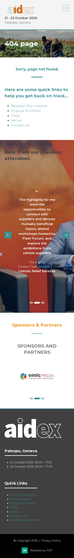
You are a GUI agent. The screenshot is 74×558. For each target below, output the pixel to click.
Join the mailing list (23, 495)
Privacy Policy (51, 540)
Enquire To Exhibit (26, 111)
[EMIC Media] (37, 376)
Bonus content (20, 499)
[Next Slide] (66, 235)
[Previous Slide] (8, 235)
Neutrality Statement (25, 520)
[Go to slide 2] (37, 303)
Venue (16, 120)
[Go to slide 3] (42, 303)
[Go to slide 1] (31, 303)
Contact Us (20, 125)
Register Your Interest (29, 106)
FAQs (15, 115)
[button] (66, 8)
